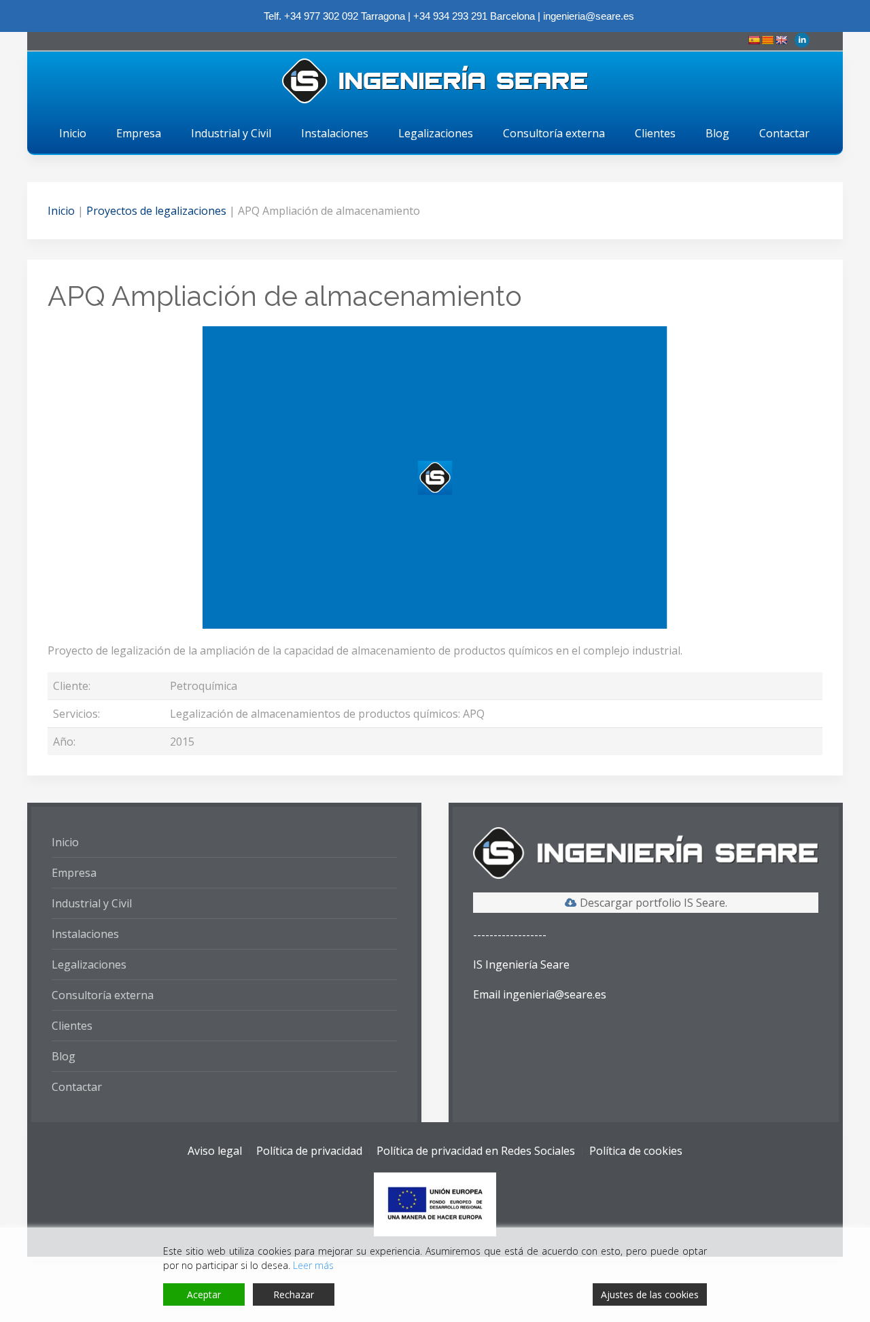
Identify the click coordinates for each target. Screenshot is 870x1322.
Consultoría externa (554, 133)
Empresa (138, 133)
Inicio (72, 133)
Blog (717, 133)
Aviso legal (215, 1150)
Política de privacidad (309, 1150)
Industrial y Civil (231, 133)
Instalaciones (334, 133)
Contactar (784, 133)
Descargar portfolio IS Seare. (653, 902)
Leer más (313, 1265)
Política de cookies (635, 1150)
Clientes (655, 133)
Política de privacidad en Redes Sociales (476, 1150)
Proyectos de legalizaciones (156, 210)
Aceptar (204, 1294)
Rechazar (293, 1294)
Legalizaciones (435, 133)
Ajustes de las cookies (650, 1294)
